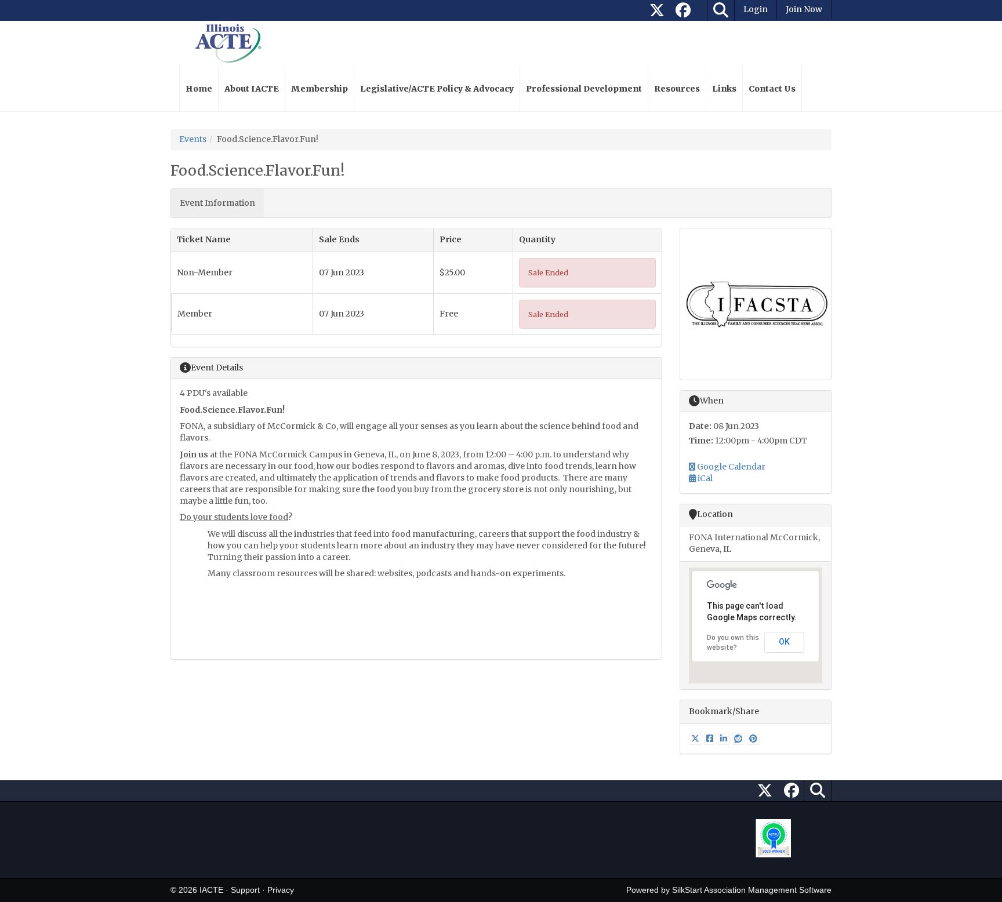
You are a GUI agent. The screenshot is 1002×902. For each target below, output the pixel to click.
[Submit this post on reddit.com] (739, 738)
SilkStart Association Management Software (752, 889)
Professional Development (584, 88)
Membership (319, 88)
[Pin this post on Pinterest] (753, 738)
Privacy (280, 889)
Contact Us (772, 88)
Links (724, 88)
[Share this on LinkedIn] (725, 738)
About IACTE (251, 88)
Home (199, 88)
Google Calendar (730, 466)
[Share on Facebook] (711, 738)
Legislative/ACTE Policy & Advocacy (437, 88)
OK (784, 641)
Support (245, 889)
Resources (677, 88)
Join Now (804, 9)
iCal (704, 478)
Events (192, 139)
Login (755, 9)
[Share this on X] (696, 738)
